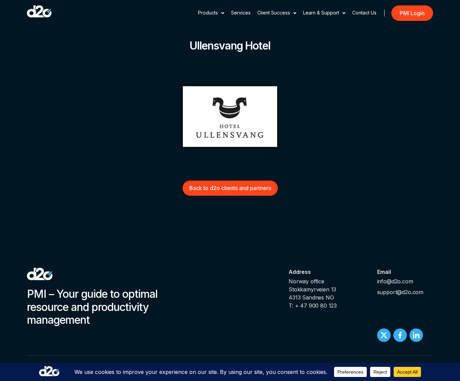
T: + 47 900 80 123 (313, 305)
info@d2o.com (395, 281)
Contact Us (364, 12)
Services (241, 12)
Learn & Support (321, 12)
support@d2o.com (400, 292)
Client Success (273, 12)
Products (208, 12)
